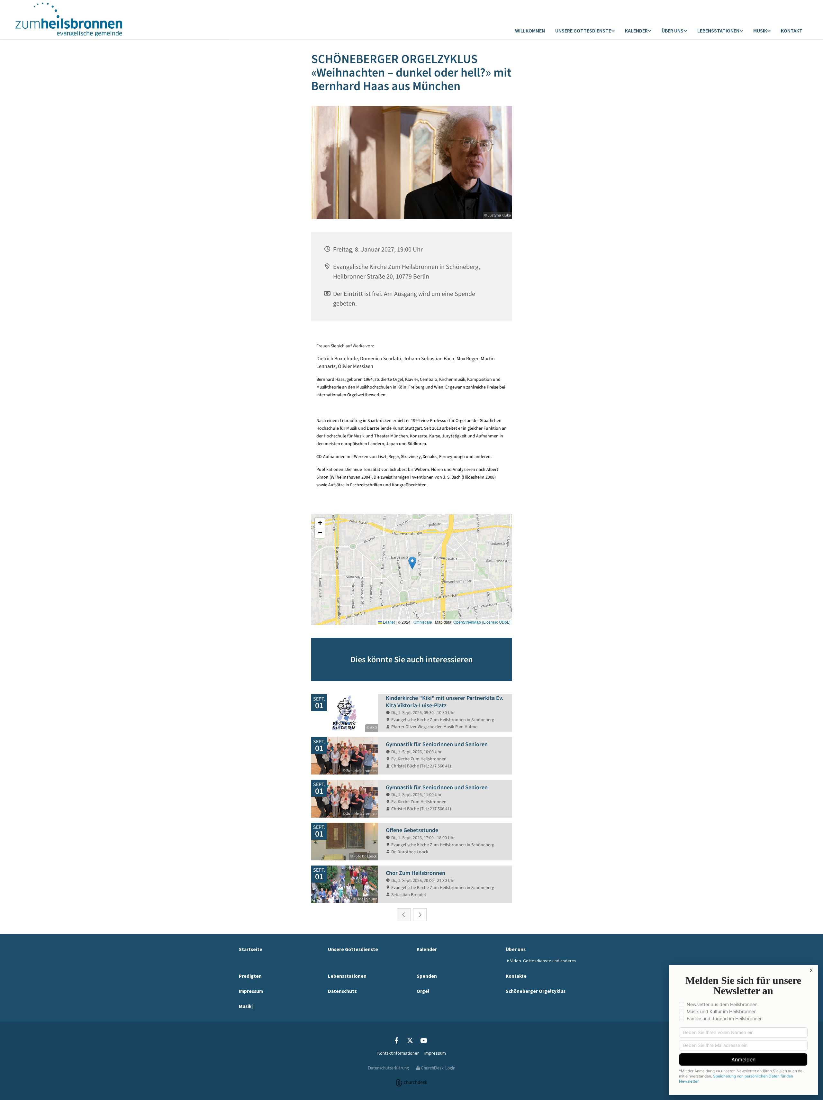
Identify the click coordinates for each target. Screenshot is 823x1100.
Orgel (423, 991)
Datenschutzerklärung (388, 1067)
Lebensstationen (718, 30)
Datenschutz (342, 991)
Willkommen (530, 30)
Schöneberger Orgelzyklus (535, 991)
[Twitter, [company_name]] (410, 1040)
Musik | (246, 1006)
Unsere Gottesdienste (583, 30)
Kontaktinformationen (398, 1053)
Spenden (427, 976)
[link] (585, 31)
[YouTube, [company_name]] (423, 1040)
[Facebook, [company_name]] (396, 1040)
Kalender (636, 30)
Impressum (251, 991)
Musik (760, 30)
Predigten (250, 976)
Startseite (250, 949)
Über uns (672, 30)
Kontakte (516, 976)
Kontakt (791, 30)
